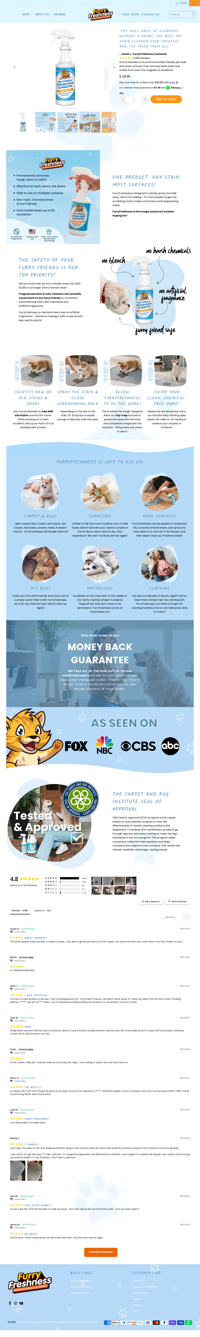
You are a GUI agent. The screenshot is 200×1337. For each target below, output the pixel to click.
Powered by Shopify (86, 1322)
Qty (121, 93)
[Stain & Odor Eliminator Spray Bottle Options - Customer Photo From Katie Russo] (131, 881)
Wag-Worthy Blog (80, 1286)
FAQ (135, 1311)
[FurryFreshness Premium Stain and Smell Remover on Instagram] (15, 1304)
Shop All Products (80, 1280)
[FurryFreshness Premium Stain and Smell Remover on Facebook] (10, 1304)
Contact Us (139, 1280)
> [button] (101, 1252)
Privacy (137, 1305)
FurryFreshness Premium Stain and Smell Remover (45, 1322)
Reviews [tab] (16, 910)
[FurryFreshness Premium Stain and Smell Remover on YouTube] (21, 1304)
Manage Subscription (145, 1286)
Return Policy (140, 1292)
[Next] (113, 67)
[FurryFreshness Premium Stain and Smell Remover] (100, 14)
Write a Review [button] (179, 901)
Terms (136, 1299)
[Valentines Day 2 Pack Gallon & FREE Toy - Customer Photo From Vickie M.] (97, 881)
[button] (27, 14)
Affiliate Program (80, 1292)
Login (183, 3)
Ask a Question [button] (152, 901)
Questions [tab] (39, 910)
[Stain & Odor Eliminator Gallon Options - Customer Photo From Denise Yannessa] (131, 890)
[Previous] (14, 67)
